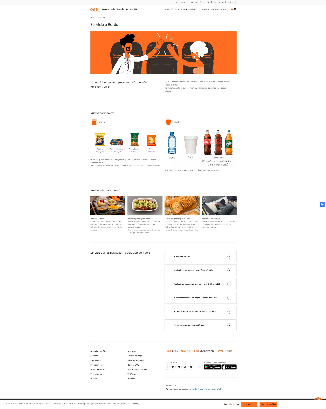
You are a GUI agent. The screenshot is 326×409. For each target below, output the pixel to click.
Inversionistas (96, 365)
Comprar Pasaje (108, 9)
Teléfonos (131, 374)
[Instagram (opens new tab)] (173, 369)
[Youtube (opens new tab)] (190, 369)
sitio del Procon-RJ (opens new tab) (206, 389)
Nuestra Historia (97, 369)
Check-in (120, 9)
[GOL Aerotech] (205, 352)
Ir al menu (95, 3)
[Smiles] (221, 352)
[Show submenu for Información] (175, 9)
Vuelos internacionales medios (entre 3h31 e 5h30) (197, 284)
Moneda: (221, 2)
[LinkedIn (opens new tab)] (179, 369)
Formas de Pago (134, 356)
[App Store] (229, 367)
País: (208, 2)
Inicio (92, 17)
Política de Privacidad (137, 369)
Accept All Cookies (268, 404)
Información (169, 9)
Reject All (249, 404)
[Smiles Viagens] (230, 352)
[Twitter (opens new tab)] (184, 369)
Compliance (95, 360)
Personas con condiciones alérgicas (189, 325)
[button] (232, 9)
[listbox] (220, 2)
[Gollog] (173, 352)
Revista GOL (133, 365)
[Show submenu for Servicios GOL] (138, 9)
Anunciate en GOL (98, 351)
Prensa (93, 379)
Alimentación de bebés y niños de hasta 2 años (195, 312)
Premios (131, 379)
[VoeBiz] (187, 352)
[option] (220, 2)
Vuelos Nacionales (182, 256)
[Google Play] (212, 367)
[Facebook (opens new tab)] (167, 369)
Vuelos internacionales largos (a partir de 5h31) (195, 298)
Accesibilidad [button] (180, 2)
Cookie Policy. (133, 404)
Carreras (94, 356)
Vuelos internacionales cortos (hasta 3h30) (193, 270)
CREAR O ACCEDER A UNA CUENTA (213, 9)
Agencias (131, 351)
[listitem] (108, 9)
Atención (181, 9)
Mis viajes (193, 9)
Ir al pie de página (99, 3)
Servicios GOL (131, 9)
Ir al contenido (97, 3)
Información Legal (135, 360)
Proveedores (96, 374)
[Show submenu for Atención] (186, 9)
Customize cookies (231, 404)
